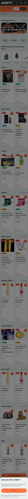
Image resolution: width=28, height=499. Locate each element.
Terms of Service (13, 497)
